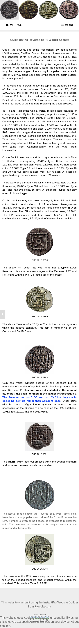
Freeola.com (43, 606)
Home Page (15, 25)
